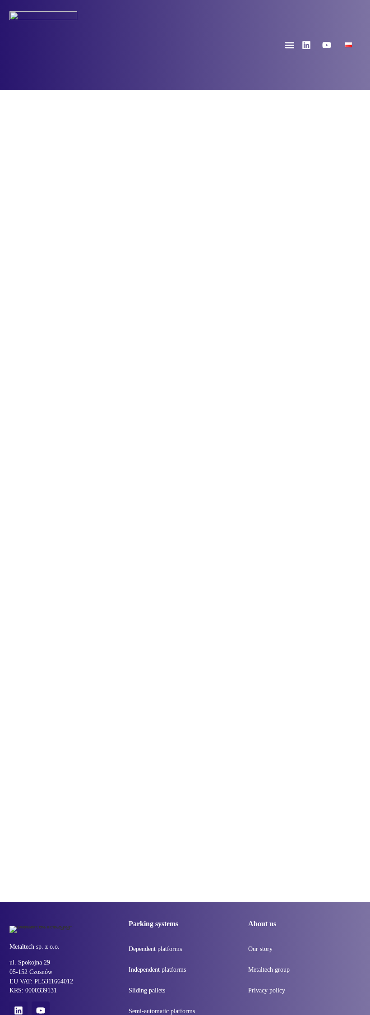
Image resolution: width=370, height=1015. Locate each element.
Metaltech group (269, 969)
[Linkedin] (306, 45)
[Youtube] (327, 45)
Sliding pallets (147, 990)
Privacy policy (266, 990)
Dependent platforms (155, 949)
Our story (260, 949)
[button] (289, 44)
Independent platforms (157, 969)
